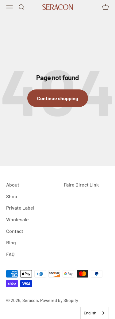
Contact (14, 231)
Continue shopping (57, 98)
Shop (11, 196)
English (90, 312)
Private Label (20, 208)
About (12, 184)
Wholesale (17, 219)
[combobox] (94, 313)
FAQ (10, 254)
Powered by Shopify (59, 300)
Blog (11, 242)
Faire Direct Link (81, 184)
